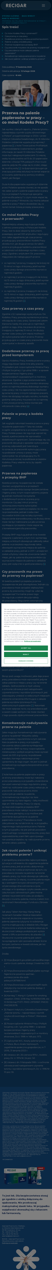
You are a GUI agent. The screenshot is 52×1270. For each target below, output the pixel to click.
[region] (26, 635)
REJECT (26, 654)
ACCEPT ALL (26, 648)
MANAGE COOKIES (26, 661)
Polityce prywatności (32, 641)
